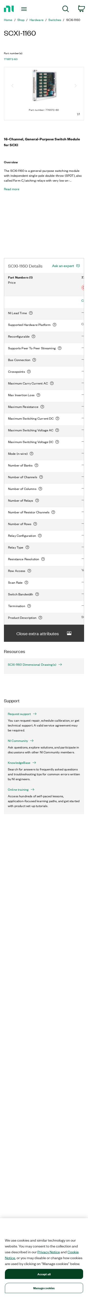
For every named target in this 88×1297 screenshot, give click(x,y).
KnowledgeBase (19, 762)
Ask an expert (63, 265)
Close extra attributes (37, 633)
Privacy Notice (48, 1251)
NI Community (18, 740)
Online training (18, 789)
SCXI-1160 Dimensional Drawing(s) (32, 664)
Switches (54, 20)
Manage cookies (44, 1288)
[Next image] (75, 86)
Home (8, 20)
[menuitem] (65, 9)
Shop (21, 20)
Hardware (37, 20)
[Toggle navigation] (24, 9)
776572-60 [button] (11, 59)
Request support (19, 714)
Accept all (44, 1274)
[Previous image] (12, 86)
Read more (11, 189)
